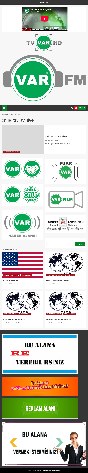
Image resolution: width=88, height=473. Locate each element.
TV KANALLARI (26, 275)
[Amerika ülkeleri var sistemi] (65, 303)
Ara (80, 244)
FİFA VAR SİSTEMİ (68, 275)
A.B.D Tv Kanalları (10, 281)
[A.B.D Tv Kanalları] (22, 265)
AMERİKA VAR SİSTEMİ (54, 313)
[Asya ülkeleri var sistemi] (22, 303)
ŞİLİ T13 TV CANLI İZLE (56, 136)
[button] (9, 108)
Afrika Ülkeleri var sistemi (57, 281)
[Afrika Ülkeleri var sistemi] (65, 265)
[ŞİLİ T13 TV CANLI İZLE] (23, 139)
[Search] (72, 108)
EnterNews (44, 470)
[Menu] (9, 108)
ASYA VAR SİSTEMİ (10, 313)
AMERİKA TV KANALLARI (11, 152)
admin (59, 140)
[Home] (4, 107)
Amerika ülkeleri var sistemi (58, 319)
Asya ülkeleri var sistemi (14, 319)
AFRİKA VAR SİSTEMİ (53, 275)
